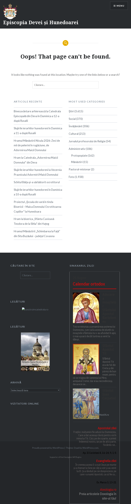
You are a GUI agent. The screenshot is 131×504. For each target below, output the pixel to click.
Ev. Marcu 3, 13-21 (106, 482)
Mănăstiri (77, 162)
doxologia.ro (108, 489)
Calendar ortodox (89, 284)
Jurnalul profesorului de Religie (87, 141)
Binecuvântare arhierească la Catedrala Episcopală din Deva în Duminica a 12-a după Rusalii (37, 116)
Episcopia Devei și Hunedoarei (40, 22)
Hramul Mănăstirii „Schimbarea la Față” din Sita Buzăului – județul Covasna (37, 234)
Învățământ (75, 126)
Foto (71, 177)
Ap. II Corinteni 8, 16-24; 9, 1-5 (99, 452)
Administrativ (77, 148)
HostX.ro (104, 414)
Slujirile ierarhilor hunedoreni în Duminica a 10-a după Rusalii (38, 192)
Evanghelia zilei (106, 461)
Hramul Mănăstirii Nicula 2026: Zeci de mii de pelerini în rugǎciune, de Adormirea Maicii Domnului (37, 145)
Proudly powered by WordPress (48, 447)
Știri (71, 111)
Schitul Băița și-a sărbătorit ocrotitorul (37, 182)
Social (72, 118)
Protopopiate (79, 155)
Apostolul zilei (107, 428)
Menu (120, 5)
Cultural (73, 133)
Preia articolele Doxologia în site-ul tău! (97, 496)
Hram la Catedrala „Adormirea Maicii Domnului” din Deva (36, 160)
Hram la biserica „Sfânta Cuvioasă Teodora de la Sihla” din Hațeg (34, 221)
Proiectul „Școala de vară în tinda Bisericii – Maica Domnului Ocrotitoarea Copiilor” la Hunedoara (37, 206)
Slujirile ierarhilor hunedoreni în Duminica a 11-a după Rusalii (38, 131)
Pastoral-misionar (79, 169)
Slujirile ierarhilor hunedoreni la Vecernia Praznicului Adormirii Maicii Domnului (38, 172)
